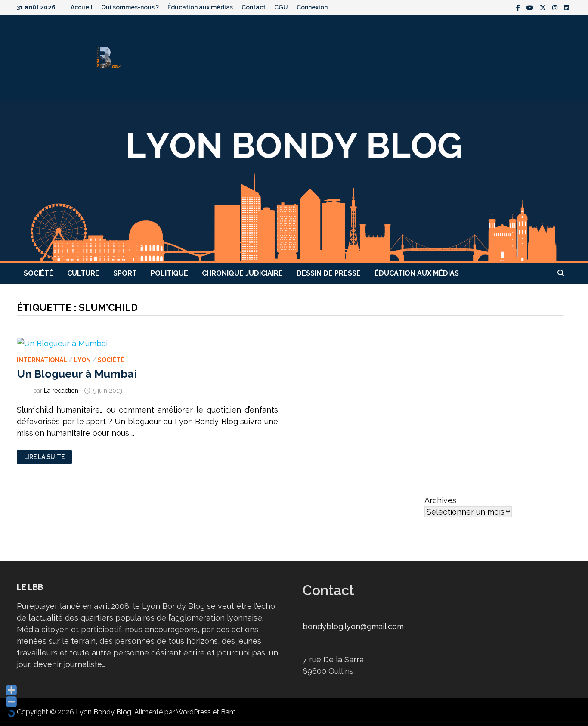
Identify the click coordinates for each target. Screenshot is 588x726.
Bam (228, 712)
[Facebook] (519, 7)
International (42, 360)
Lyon (82, 360)
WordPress (193, 712)
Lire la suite (44, 457)
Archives (440, 500)
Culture (83, 273)
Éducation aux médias (200, 7)
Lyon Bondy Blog (103, 712)
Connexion (312, 7)
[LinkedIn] (566, 7)
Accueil (82, 7)
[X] (544, 7)
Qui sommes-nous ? (130, 7)
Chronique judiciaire (242, 273)
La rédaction (61, 390)
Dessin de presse (329, 273)
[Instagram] (556, 7)
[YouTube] (531, 7)
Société (38, 273)
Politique (169, 273)
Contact (253, 7)
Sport (125, 273)
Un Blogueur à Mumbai (77, 373)
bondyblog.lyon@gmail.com (353, 626)
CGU (281, 7)
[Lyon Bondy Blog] (294, 181)
